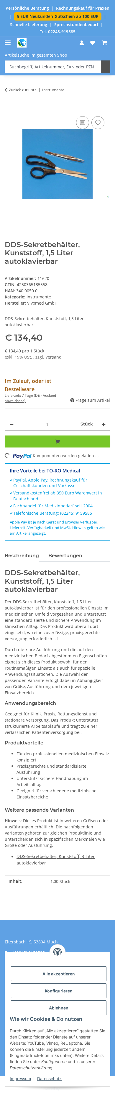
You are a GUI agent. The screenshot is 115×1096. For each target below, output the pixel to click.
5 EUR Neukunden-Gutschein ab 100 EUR (57, 16)
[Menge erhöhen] (103, 424)
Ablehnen (58, 1007)
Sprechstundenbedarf (76, 24)
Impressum (20, 1078)
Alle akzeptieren (58, 973)
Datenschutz (49, 1078)
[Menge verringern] (11, 424)
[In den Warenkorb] (9, 108)
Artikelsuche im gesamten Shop (36, 55)
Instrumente (39, 297)
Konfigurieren (59, 990)
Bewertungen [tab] (65, 555)
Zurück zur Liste (23, 89)
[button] (81, 43)
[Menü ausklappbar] (8, 40)
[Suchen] (105, 66)
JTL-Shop (67, 1088)
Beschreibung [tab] (22, 555)
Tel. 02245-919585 (57, 31)
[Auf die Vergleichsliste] (82, 122)
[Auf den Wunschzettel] (97, 122)
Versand (53, 357)
